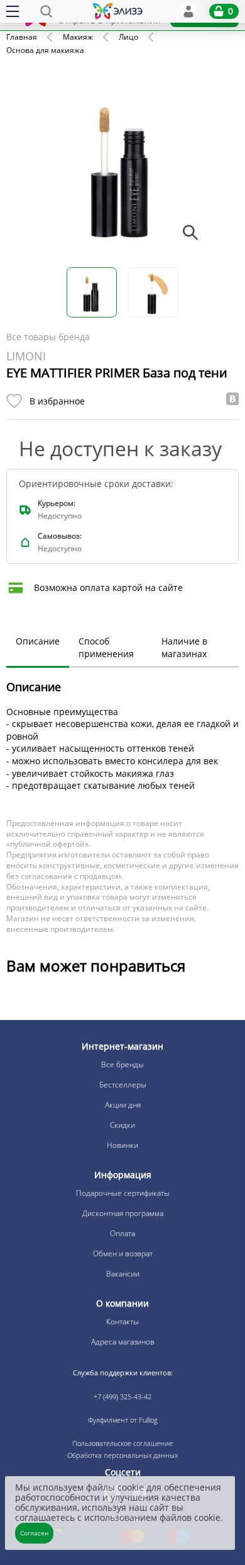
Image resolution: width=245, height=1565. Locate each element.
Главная (21, 37)
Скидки (122, 1125)
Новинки (122, 1145)
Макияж (78, 37)
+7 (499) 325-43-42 (122, 1396)
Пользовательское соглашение (122, 1443)
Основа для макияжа (45, 50)
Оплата (122, 1233)
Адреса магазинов (123, 1341)
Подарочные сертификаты (123, 1193)
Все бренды (122, 1064)
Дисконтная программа (122, 1213)
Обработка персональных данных (122, 1455)
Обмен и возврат (123, 1253)
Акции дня (123, 1104)
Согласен (34, 1532)
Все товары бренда (48, 337)
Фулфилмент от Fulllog (123, 1420)
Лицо (128, 37)
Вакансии (122, 1273)
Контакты (122, 1321)
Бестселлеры (122, 1084)
